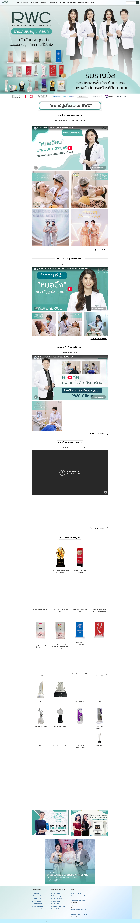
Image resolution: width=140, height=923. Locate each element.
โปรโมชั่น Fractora (56, 901)
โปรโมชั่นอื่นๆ (44, 2)
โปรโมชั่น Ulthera (55, 893)
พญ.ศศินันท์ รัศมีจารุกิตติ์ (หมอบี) (79, 910)
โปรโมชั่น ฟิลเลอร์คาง (37, 901)
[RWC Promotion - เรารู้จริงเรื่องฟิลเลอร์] (7, 2)
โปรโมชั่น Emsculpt (56, 904)
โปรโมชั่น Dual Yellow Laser (58, 906)
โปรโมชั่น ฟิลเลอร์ (36, 893)
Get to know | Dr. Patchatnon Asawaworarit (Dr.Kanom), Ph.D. (79, 895)
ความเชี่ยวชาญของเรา (71, 2)
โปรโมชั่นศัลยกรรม (53, 2)
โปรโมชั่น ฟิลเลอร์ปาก (37, 898)
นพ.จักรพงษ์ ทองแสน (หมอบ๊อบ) (79, 900)
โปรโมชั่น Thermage (56, 896)
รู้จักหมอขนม (62, 2)
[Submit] (137, 2)
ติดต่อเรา (92, 2)
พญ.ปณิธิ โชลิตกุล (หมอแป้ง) (78, 905)
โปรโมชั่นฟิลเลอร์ (24, 2)
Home (17, 2)
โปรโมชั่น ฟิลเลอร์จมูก (37, 904)
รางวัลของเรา (81, 2)
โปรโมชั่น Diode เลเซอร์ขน (57, 909)
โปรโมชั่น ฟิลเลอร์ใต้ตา (37, 896)
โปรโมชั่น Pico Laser (56, 898)
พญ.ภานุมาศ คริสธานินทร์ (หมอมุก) (79, 914)
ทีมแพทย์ (87, 2)
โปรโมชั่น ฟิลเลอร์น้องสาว (38, 906)
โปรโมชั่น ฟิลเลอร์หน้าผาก (38, 909)
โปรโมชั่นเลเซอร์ (34, 2)
